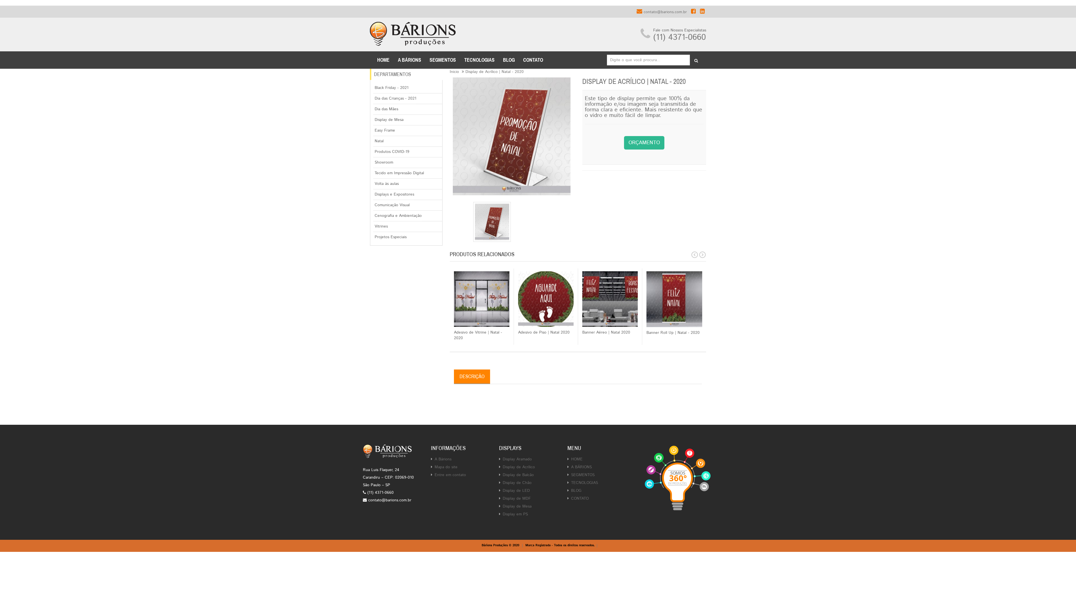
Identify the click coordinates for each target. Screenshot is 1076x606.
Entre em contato (450, 475)
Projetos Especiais (391, 237)
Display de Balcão (518, 475)
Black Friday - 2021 (392, 88)
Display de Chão (517, 483)
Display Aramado (517, 459)
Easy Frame (385, 130)
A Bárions (443, 459)
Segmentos (443, 60)
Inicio (454, 72)
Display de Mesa (389, 120)
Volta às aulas (387, 184)
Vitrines (381, 226)
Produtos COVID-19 (392, 152)
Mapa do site (446, 467)
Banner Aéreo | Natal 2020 (606, 332)
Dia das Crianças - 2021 (395, 98)
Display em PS (515, 514)
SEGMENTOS (583, 475)
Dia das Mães (386, 109)
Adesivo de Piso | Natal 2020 (544, 332)
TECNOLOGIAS (479, 60)
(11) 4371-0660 (679, 37)
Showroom (384, 162)
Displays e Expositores (394, 194)
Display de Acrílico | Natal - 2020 (494, 72)
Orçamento (644, 142)
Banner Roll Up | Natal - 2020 (673, 333)
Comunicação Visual (392, 205)
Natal (379, 141)
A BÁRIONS (409, 60)
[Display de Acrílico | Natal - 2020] (492, 222)
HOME (577, 459)
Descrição (472, 376)
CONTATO (533, 60)
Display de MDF (517, 498)
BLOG (509, 60)
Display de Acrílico (519, 467)
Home (383, 60)
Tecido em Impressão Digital (399, 173)
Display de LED (516, 490)
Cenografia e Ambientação (398, 216)
